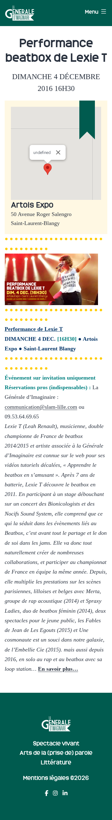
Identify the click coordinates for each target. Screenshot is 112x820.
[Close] (58, 152)
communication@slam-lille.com (41, 407)
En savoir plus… (58, 669)
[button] (48, 169)
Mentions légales (46, 777)
